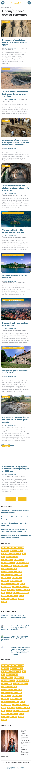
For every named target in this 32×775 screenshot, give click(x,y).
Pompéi (9, 593)
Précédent (10, 499)
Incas (27, 586)
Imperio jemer (6, 586)
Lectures (22, 767)
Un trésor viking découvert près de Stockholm (14, 524)
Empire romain (16, 577)
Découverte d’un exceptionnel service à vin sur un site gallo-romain (15, 419)
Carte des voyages (13, 769)
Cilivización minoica (20, 565)
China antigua (19, 559)
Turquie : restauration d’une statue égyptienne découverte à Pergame (15, 188)
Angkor (4, 547)
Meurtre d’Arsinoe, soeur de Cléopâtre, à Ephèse (20, 637)
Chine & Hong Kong (22, 562)
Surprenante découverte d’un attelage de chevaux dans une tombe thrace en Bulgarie (15, 142)
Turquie (21, 599)
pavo (27, 589)
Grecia (16, 583)
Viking (4, 602)
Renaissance (6, 596)
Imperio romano (18, 586)
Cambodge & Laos (12, 556)
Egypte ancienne (16, 574)
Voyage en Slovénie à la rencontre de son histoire (13, 231)
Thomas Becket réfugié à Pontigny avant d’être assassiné (20, 628)
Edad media (5, 574)
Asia (23, 553)
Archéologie (6, 553)
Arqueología (16, 553)
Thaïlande (13, 599)
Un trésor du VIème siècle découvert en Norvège (15, 518)
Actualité (6, 22)
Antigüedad (20, 547)
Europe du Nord (7, 583)
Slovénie (14, 596)
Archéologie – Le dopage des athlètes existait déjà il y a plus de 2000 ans (15, 468)
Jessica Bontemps (10, 48)
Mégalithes (20, 589)
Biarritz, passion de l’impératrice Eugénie (18, 617)
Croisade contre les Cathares (12, 571)
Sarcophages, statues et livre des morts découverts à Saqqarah (16, 537)
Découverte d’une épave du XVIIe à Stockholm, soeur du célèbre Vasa (14, 530)
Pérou (15, 593)
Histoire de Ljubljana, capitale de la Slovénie (15, 324)
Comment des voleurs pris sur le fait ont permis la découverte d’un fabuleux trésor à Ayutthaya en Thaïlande (20, 651)
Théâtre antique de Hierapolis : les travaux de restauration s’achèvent (15, 94)
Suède (21, 596)
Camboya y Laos (7, 559)
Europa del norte (15, 580)
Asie (3, 556)
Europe (5, 213)
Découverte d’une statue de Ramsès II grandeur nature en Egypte (15, 42)
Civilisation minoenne (9, 568)
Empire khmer (6, 577)
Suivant (22, 499)
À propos (22, 769)
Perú (3, 593)
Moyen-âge (11, 589)
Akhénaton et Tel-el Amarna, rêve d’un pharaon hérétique (15, 512)
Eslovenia (5, 580)
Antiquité (5, 550)
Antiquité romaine (16, 550)
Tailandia (5, 599)
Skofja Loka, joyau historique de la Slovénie (14, 371)
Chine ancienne (7, 565)
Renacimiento (23, 593)
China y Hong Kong (8, 562)
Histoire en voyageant (16, 213)
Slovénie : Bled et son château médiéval (15, 276)
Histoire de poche (12, 767)
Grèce (22, 583)
